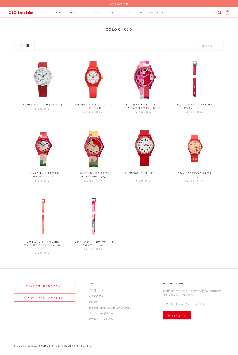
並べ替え (207, 45)
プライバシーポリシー (101, 313)
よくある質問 (96, 296)
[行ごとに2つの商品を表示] (21, 45)
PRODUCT (76, 12)
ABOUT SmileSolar (153, 12)
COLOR (44, 12)
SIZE (59, 12)
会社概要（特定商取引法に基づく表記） (111, 307)
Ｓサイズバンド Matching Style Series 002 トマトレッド (43, 245)
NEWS (112, 12)
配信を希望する (177, 315)
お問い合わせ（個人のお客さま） (44, 285)
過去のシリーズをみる (101, 319)
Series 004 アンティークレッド (43, 104)
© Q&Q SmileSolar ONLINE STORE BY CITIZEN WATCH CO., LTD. (53, 345)
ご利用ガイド (96, 290)
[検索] (220, 12)
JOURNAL (95, 12)
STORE (128, 12)
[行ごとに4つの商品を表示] (27, 45)
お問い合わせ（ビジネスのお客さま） (44, 297)
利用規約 (93, 302)
